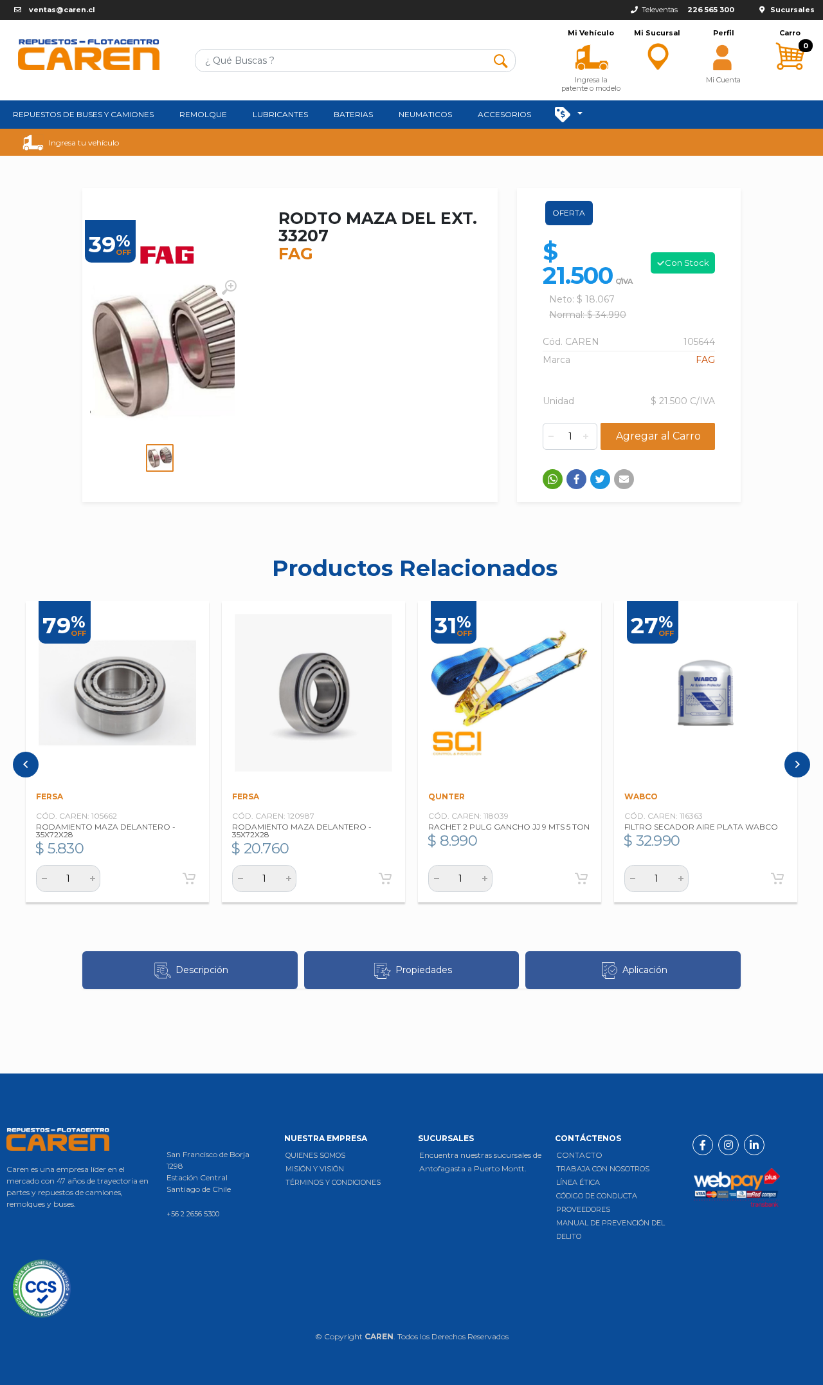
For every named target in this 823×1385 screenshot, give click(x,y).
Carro (789, 33)
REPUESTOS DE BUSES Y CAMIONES (83, 114)
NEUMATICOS (425, 114)
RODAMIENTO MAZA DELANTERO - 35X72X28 (106, 830)
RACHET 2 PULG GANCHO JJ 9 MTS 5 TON (509, 827)
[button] (591, 56)
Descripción (202, 970)
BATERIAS (353, 114)
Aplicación (644, 970)
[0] (789, 81)
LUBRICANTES (280, 114)
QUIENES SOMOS (315, 1155)
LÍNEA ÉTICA (578, 1182)
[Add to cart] (189, 878)
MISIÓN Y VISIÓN (314, 1168)
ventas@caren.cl (62, 9)
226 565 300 (710, 9)
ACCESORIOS (504, 114)
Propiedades (423, 970)
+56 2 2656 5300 (193, 1213)
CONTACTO (579, 1155)
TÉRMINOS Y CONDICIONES (333, 1182)
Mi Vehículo (591, 33)
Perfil (723, 33)
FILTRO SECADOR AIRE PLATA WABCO (701, 827)
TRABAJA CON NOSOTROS (602, 1168)
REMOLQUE (203, 114)
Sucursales (792, 9)
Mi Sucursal (657, 33)
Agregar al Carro (658, 436)
